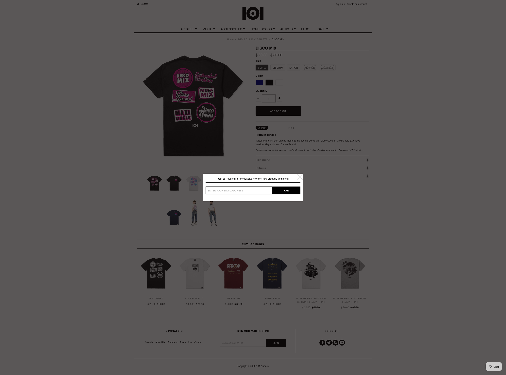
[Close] (300, 177)
